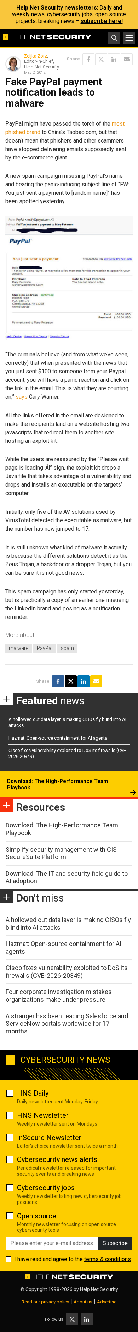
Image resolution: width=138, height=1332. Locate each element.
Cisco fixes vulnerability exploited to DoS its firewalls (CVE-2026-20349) (67, 971)
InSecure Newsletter (49, 1137)
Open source (36, 1216)
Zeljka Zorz (35, 56)
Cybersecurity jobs (46, 1187)
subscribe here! (102, 21)
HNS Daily (32, 1093)
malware (18, 648)
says (22, 396)
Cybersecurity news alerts (57, 1159)
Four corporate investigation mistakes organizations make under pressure (59, 995)
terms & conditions (107, 1259)
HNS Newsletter (43, 1115)
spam (67, 648)
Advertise (106, 1301)
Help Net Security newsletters (56, 7)
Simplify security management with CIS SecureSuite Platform (61, 853)
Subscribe (115, 1243)
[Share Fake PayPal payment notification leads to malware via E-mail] (127, 59)
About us (83, 1301)
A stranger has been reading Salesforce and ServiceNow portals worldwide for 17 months (67, 1023)
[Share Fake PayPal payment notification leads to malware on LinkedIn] (114, 59)
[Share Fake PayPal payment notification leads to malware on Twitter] (101, 59)
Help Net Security (99, 1289)
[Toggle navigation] (129, 38)
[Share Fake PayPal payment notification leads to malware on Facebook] (88, 59)
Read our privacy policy (45, 1301)
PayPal (44, 648)
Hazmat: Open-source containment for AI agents (57, 738)
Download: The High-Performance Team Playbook (57, 784)
